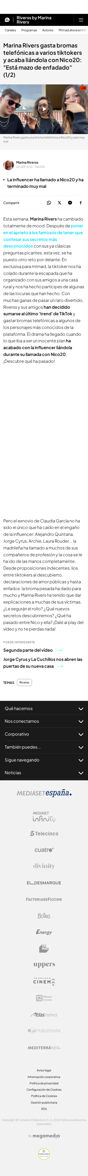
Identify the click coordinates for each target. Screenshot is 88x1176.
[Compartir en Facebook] (81, 203)
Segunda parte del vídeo (28, 650)
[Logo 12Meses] (44, 998)
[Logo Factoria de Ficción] (44, 899)
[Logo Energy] (44, 932)
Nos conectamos (22, 721)
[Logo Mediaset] (44, 795)
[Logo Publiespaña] (44, 1031)
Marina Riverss (27, 162)
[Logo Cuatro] (44, 850)
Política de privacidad (44, 1083)
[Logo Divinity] (44, 866)
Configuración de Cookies (44, 1089)
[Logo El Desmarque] (44, 882)
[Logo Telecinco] (44, 833)
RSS (44, 1109)
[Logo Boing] (44, 916)
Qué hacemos (19, 708)
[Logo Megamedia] (46, 1136)
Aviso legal (44, 1070)
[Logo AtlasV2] (44, 1014)
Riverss (24, 682)
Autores (48, 30)
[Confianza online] (44, 1158)
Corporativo (17, 734)
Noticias (13, 772)
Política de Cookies (44, 1096)
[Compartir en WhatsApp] (49, 203)
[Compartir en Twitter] (59, 203)
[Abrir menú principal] (81, 19)
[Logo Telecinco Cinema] (44, 981)
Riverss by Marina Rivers (34, 20)
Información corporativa (44, 1077)
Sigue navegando (22, 759)
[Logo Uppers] (44, 965)
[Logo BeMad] (44, 949)
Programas (29, 30)
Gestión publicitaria (44, 1102)
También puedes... (23, 747)
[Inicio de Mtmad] (7, 19)
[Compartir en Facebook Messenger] (70, 203)
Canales (10, 30)
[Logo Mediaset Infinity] (44, 817)
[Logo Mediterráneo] (44, 1047)
